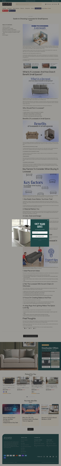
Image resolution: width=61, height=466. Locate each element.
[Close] (48, 220)
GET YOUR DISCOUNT (40, 236)
